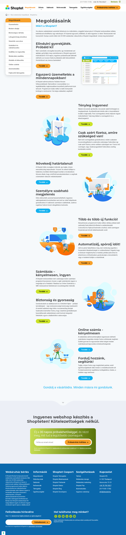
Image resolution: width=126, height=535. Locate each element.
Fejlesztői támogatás (16, 73)
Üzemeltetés (13, 24)
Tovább (42, 66)
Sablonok (50, 7)
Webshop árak (38, 479)
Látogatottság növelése (18, 37)
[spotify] (74, 516)
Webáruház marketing (83, 482)
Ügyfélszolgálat (86, 7)
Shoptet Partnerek (59, 482)
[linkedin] (66, 516)
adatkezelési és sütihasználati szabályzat (64, 448)
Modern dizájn (14, 29)
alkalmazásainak (11, 496)
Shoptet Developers (60, 492)
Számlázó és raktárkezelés (14, 47)
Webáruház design (82, 479)
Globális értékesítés (16, 60)
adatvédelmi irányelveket (35, 526)
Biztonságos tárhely (16, 33)
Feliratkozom (40, 522)
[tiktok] (70, 516)
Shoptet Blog (57, 489)
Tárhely (78, 476)
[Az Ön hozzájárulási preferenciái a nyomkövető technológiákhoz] (3, 533)
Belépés (114, 2)
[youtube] (63, 516)
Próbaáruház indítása (106, 7)
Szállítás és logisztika (17, 52)
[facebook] (55, 516)
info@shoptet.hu (105, 492)
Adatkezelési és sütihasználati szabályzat (78, 520)
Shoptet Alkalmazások (60, 479)
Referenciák (61, 7)
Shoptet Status (58, 485)
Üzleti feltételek (59, 520)
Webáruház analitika (16, 56)
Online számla (14, 64)
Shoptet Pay (80, 485)
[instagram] (59, 516)
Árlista (40, 7)
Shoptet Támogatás (59, 476)
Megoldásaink (30, 7)
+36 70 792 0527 (99, 2)
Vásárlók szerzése (16, 41)
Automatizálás (14, 69)
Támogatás (73, 7)
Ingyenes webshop (82, 492)
